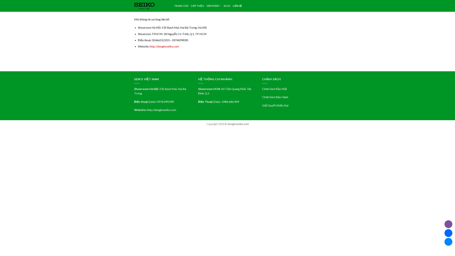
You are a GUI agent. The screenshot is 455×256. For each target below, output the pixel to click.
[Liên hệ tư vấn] (448, 242)
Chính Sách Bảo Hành (275, 97)
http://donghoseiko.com (164, 46)
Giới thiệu (197, 5)
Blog (227, 5)
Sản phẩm (213, 5)
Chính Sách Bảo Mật (274, 88)
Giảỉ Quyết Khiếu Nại (275, 105)
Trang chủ (181, 5)
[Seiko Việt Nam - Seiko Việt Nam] (151, 6)
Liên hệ (237, 5)
